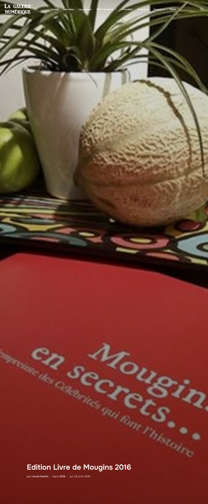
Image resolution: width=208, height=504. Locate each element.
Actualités (127, 9)
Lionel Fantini (40, 476)
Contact (157, 9)
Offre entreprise (105, 9)
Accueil (55, 9)
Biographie (143, 9)
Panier (173, 9)
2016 (62, 476)
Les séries (69, 9)
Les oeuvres (85, 9)
